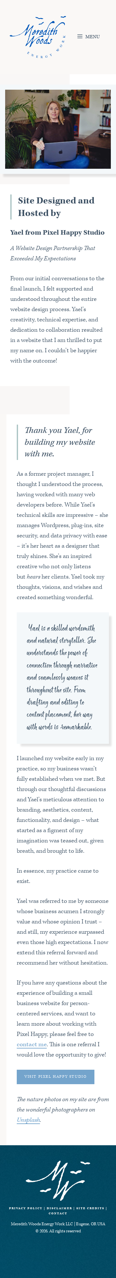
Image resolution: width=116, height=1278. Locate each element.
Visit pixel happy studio (55, 1076)
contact (58, 1213)
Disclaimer (59, 1208)
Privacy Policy (26, 1208)
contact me (32, 1044)
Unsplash (28, 1120)
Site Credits (90, 1208)
